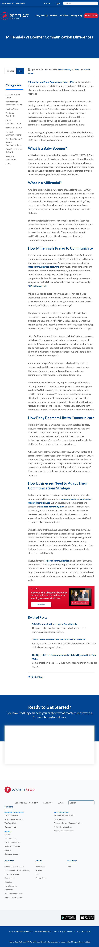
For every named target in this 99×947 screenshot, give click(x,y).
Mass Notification (14, 127)
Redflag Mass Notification (64, 815)
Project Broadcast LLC (25, 931)
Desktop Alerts (10, 827)
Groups (7, 834)
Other (8, 163)
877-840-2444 (31, 802)
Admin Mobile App (12, 846)
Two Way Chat (10, 823)
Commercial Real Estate (14, 866)
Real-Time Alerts (11, 815)
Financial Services (12, 874)
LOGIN (61, 802)
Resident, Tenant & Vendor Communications (14, 142)
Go (20, 71)
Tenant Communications (64, 831)
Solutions (53, 15)
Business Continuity (10, 114)
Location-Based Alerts (13, 96)
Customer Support (12, 854)
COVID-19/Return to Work (14, 150)
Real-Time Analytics (12, 842)
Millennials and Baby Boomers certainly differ (51, 82)
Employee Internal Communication (68, 823)
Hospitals (8, 882)
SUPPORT (68, 931)
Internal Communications (13, 133)
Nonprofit (9, 890)
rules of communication (57, 560)
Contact (48, 3)
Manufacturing (10, 886)
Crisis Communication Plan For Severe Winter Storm (58, 639)
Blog (80, 15)
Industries (64, 15)
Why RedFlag (42, 15)
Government (10, 878)
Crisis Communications (13, 121)
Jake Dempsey (64, 69)
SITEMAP (86, 931)
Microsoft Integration (11, 157)
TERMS (77, 931)
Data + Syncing (10, 838)
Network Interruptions (63, 827)
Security (8, 850)
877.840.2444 (18, 3)
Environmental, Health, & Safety (17, 870)
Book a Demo (91, 15)
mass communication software (43, 266)
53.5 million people (37, 286)
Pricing (74, 15)
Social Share (37, 677)
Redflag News (12, 109)
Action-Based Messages (14, 819)
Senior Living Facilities (13, 897)
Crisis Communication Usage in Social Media (54, 624)
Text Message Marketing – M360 (14, 103)
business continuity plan (51, 506)
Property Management (14, 893)
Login (57, 3)
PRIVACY (57, 931)
